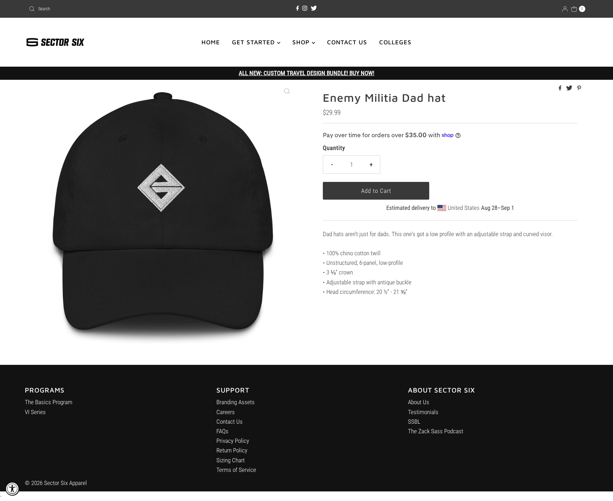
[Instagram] (304, 8)
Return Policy (231, 450)
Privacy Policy (232, 440)
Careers (225, 412)
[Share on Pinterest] (579, 88)
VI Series (35, 412)
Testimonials (423, 412)
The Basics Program (48, 402)
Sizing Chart (230, 460)
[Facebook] (297, 8)
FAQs (222, 431)
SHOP (302, 42)
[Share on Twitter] (570, 88)
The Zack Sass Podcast (435, 431)
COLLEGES (395, 42)
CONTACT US (347, 42)
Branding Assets (235, 402)
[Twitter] (314, 8)
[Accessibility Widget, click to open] (12, 488)
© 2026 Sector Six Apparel (56, 482)
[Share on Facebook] (561, 88)
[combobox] (117, 9)
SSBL (414, 421)
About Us (418, 402)
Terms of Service (236, 469)
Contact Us (229, 421)
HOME (210, 42)
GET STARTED (254, 42)
